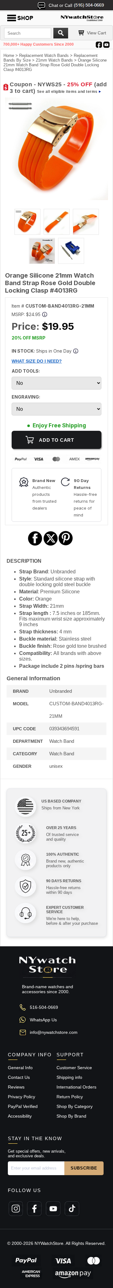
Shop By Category (74, 1106)
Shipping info (69, 1077)
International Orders (76, 1086)
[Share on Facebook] (35, 544)
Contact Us (19, 1077)
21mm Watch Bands (54, 60)
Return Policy (69, 1096)
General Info (20, 1067)
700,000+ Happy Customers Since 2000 (38, 44)
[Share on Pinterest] (65, 544)
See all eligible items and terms (67, 91)
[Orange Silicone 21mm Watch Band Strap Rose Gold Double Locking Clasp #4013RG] (56, 198)
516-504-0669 (44, 1007)
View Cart (96, 32)
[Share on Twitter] (50, 544)
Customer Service (74, 1067)
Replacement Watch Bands (44, 55)
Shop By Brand (71, 1116)
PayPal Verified (23, 1106)
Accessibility (20, 1116)
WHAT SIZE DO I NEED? (37, 361)
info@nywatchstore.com (54, 1032)
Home (8, 55)
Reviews (16, 1086)
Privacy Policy (21, 1096)
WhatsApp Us (43, 1019)
